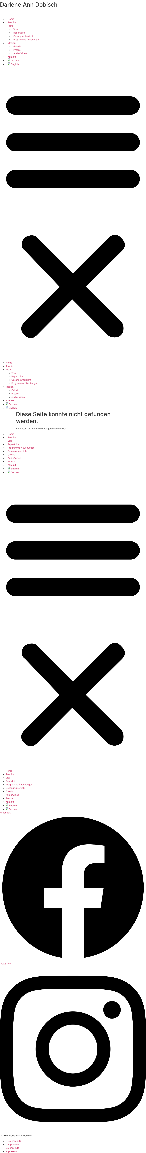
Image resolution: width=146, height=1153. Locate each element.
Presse (17, 49)
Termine (12, 22)
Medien (12, 43)
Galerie (17, 46)
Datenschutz (14, 1141)
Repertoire (19, 32)
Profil (10, 25)
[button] (73, 213)
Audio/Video (20, 53)
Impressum (13, 1144)
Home (11, 18)
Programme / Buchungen (26, 39)
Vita (15, 29)
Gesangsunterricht (23, 36)
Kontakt (12, 56)
